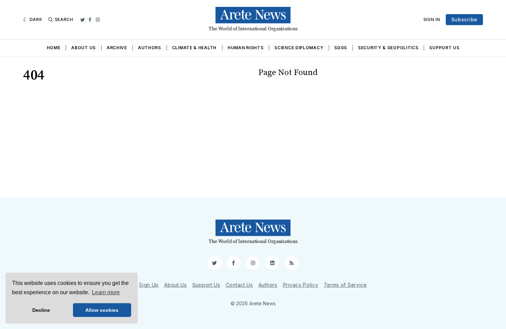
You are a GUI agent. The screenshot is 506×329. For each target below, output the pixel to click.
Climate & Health (194, 47)
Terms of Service (345, 285)
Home (54, 47)
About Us (83, 47)
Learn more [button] (106, 292)
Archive (117, 47)
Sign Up (149, 285)
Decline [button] (41, 310)
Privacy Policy (300, 285)
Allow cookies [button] (101, 310)
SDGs (340, 47)
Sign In (431, 19)
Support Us (444, 47)
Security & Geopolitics (388, 47)
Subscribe (464, 19)
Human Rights (245, 47)
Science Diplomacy (298, 47)
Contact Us (239, 285)
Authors (149, 47)
